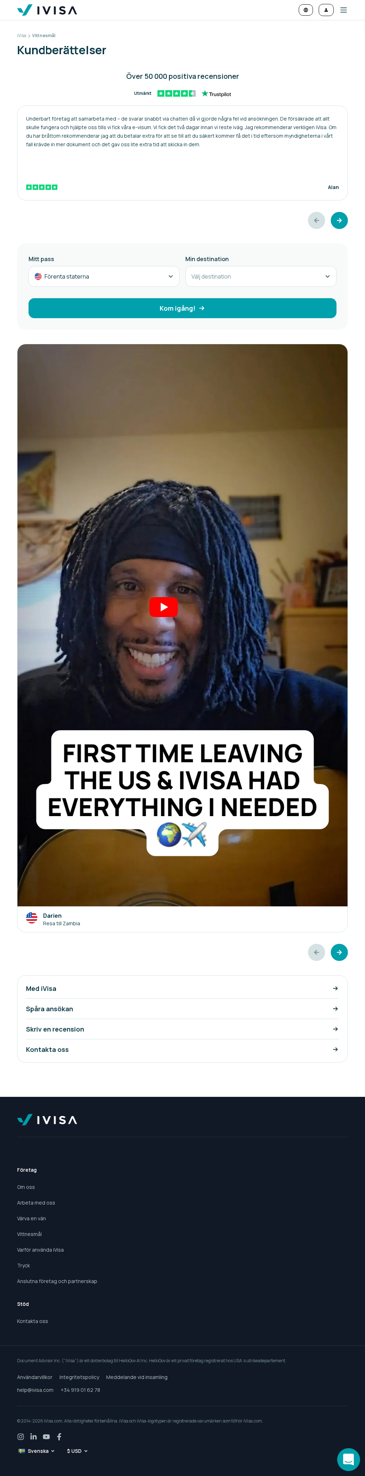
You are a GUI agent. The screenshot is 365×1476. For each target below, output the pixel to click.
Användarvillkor (34, 1377)
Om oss (26, 1187)
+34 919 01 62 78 (80, 1389)
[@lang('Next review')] (339, 220)
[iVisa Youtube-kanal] (46, 1436)
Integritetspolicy (79, 1377)
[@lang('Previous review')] (316, 220)
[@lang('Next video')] (339, 952)
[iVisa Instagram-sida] (20, 1436)
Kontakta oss (32, 1321)
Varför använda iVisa (40, 1249)
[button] (341, 10)
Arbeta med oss (36, 1202)
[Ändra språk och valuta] (306, 10)
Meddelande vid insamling (137, 1377)
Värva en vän (31, 1218)
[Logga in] (326, 10)
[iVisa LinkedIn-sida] (33, 1436)
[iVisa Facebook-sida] (59, 1436)
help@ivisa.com (35, 1389)
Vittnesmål (29, 1234)
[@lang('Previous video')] (316, 952)
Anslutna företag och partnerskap (57, 1281)
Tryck (23, 1265)
